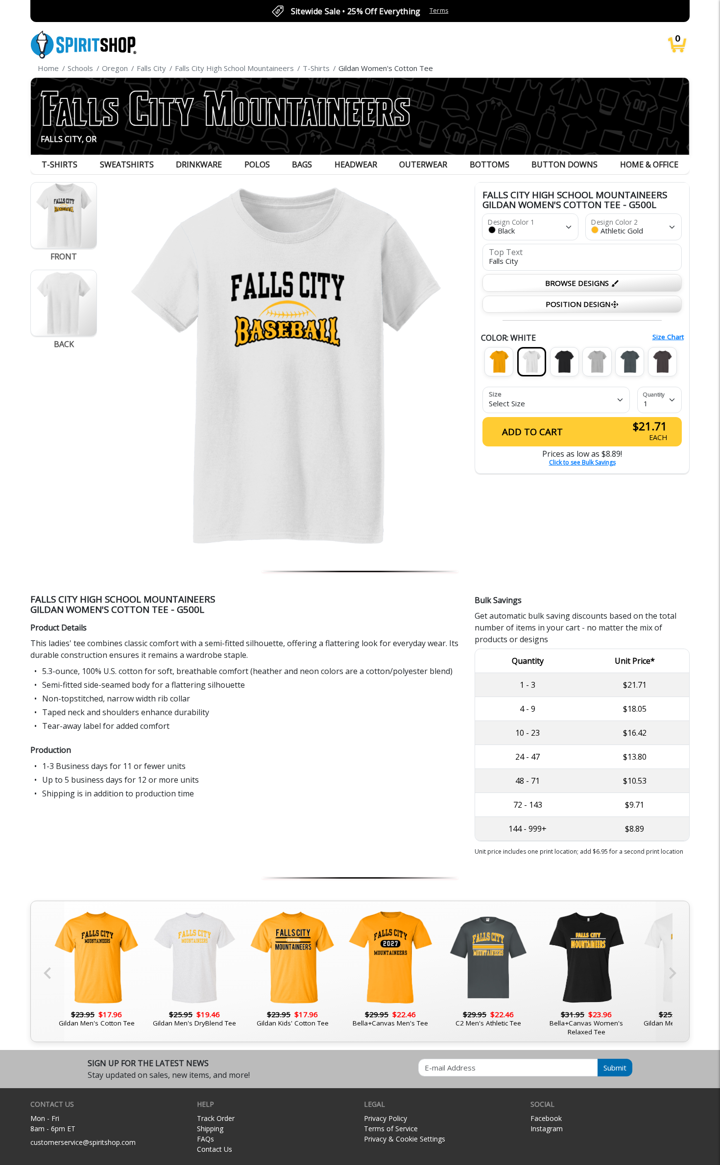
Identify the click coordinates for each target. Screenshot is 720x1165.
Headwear (356, 164)
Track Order (216, 1118)
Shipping (210, 1128)
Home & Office (649, 164)
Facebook (546, 1118)
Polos (257, 164)
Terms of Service (391, 1128)
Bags (302, 164)
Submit (614, 1067)
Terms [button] (439, 10)
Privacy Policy (385, 1118)
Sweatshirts (127, 164)
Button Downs (564, 164)
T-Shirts (59, 164)
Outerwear (423, 164)
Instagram (546, 1128)
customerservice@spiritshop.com (83, 1142)
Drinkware (199, 164)
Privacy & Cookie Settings (404, 1138)
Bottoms (489, 164)
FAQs (205, 1138)
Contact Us (214, 1149)
